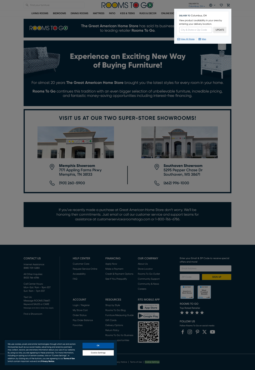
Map (204, 39)
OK (98, 346)
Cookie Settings (98, 353)
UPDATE (220, 30)
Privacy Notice (47, 361)
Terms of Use (69, 359)
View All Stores (187, 39)
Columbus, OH (199, 15)
